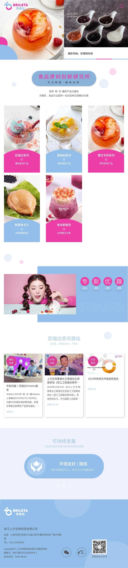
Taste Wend (20, 557)
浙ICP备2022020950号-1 (25, 553)
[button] (58, 485)
